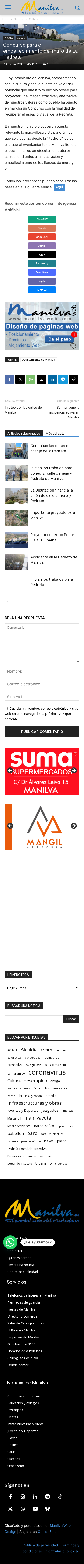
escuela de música (19, 1088)
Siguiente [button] (73, 770)
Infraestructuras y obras (34, 1103)
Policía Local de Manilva (27, 1148)
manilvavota (37, 1117)
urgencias (61, 1163)
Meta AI (42, 289)
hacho (11, 1096)
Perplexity (42, 263)
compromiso (16, 1073)
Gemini (42, 245)
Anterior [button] (10, 770)
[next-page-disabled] (15, 602)
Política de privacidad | (42, 1545)
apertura (46, 1050)
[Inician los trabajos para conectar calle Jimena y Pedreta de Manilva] (16, 473)
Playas (49, 1141)
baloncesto (14, 1057)
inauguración (33, 1096)
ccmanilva (14, 1064)
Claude (42, 228)
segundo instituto (19, 1163)
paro (32, 1133)
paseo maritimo (31, 1141)
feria (37, 1088)
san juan (45, 1156)
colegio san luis (36, 1065)
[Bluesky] (47, 1509)
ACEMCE (12, 1050)
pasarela (12, 1141)
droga (55, 1080)
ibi (20, 1096)
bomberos (52, 1057)
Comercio (58, 1064)
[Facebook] (9, 379)
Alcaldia (29, 1049)
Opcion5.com (49, 1531)
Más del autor (56, 433)
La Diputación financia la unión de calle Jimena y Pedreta (51, 495)
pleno (62, 1141)
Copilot (42, 281)
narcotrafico (44, 1125)
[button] (10, 1242)
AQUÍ (59, 187)
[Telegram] (63, 379)
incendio (50, 1096)
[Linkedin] (52, 379)
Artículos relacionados (23, 433)
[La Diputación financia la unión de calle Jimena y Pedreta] (16, 496)
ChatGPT (42, 219)
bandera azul (33, 1057)
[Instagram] (22, 1496)
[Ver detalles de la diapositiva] (42, 771)
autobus (61, 1050)
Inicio (5, 19)
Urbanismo (43, 1163)
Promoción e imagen (21, 1156)
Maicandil (14, 1118)
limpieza (68, 1110)
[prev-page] (7, 602)
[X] (20, 379)
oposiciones (65, 1126)
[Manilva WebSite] (42, 7)
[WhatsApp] (30, 379)
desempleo (35, 1080)
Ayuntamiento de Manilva (38, 359)
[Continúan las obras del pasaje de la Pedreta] (16, 451)
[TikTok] (60, 1496)
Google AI (42, 237)
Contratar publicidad (62, 1551)
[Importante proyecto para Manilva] (16, 518)
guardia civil (60, 1088)
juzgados (50, 1110)
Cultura (33, 19)
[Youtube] (35, 1509)
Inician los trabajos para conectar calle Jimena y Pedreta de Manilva (51, 473)
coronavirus (47, 1072)
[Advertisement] (42, 911)
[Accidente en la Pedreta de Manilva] (16, 562)
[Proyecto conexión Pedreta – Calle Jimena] (16, 540)
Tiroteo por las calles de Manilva (23, 409)
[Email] (41, 379)
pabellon (15, 1133)
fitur (46, 1088)
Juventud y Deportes (22, 1110)
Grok (42, 254)
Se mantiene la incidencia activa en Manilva (64, 412)
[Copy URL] (73, 379)
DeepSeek (42, 272)
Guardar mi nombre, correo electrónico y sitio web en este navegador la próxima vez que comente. (41, 713)
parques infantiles (52, 1134)
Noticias (19, 19)
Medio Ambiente (19, 1126)
